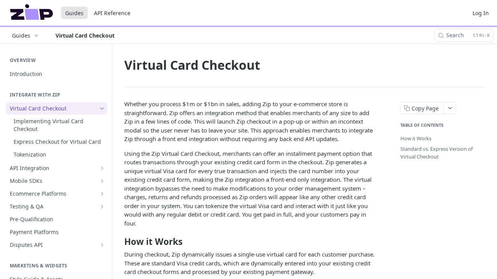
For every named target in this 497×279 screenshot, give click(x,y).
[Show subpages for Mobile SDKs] (102, 181)
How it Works (415, 138)
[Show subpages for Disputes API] (102, 245)
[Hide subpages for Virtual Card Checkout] (102, 108)
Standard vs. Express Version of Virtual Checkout (436, 152)
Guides (74, 13)
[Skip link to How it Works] (119, 241)
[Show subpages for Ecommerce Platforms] (102, 194)
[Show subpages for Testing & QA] (102, 206)
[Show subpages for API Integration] (102, 168)
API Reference (112, 13)
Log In (481, 13)
